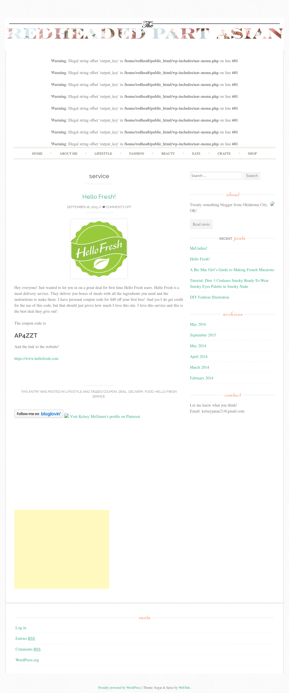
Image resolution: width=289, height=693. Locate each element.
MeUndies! (198, 248)
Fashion (136, 153)
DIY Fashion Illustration (209, 297)
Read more (201, 224)
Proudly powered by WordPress (119, 687)
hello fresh (166, 392)
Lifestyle (103, 153)
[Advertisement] (61, 549)
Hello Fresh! (99, 196)
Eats (196, 153)
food (149, 392)
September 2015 (203, 335)
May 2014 (198, 345)
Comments (28, 649)
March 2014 (199, 367)
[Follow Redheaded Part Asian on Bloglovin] (38, 416)
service (98, 396)
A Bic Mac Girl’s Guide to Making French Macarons (232, 269)
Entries (25, 638)
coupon (110, 392)
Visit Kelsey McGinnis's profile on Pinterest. (105, 416)
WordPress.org (27, 659)
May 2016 (198, 324)
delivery (135, 392)
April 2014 (198, 356)
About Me (68, 153)
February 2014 (201, 378)
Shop (252, 153)
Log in (21, 627)
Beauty (168, 153)
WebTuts (184, 687)
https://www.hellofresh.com (36, 358)
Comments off (118, 207)
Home (37, 153)
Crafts (224, 153)
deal (123, 392)
